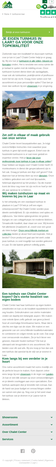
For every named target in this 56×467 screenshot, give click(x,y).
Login (34, 463)
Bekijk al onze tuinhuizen (18, 32)
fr (52, 1)
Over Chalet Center (14, 432)
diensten (43, 175)
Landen (49, 374)
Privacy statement (22, 460)
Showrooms (10, 417)
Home (6, 14)
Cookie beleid (37, 460)
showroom (32, 86)
